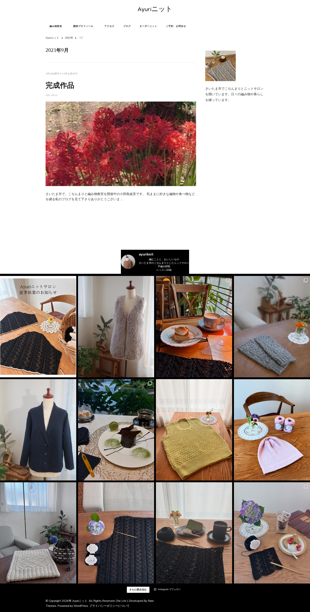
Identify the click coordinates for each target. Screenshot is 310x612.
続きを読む (51, 208)
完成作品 (60, 85)
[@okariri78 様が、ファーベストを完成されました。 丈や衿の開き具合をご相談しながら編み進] (116, 326)
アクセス (109, 26)
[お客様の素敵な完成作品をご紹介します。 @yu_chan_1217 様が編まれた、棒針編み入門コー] (194, 429)
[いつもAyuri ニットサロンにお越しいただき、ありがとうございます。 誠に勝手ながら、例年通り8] (38, 326)
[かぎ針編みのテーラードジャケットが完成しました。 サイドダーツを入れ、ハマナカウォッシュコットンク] (38, 429)
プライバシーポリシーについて (109, 606)
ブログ (127, 26)
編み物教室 (56, 26)
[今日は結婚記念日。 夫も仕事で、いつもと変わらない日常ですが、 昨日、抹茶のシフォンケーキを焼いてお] (194, 533)
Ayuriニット (155, 10)
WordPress (81, 606)
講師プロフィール (83, 26)
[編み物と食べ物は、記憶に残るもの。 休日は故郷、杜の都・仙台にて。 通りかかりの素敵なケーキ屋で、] (116, 429)
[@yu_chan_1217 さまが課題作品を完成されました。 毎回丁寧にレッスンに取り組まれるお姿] (38, 533)
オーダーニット (148, 26)
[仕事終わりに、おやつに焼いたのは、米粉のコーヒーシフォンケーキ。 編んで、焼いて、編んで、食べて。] (116, 533)
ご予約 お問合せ (176, 26)
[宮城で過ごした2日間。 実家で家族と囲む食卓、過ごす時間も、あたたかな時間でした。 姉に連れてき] (194, 326)
